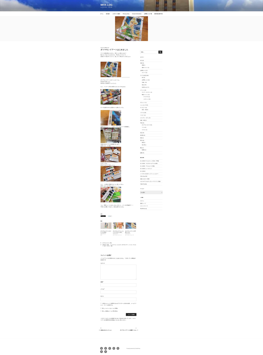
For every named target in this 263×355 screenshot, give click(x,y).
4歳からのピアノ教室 (144, 178)
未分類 (141, 135)
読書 (141, 152)
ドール (143, 127)
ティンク (130, 244)
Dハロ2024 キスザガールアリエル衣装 (148, 163)
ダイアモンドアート (125, 244)
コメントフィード (144, 205)
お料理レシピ (143, 70)
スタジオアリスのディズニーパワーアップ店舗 (150, 181)
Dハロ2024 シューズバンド (146, 168)
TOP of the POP (143, 176)
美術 (141, 137)
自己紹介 (108, 13)
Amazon (104, 244)
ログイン (142, 200)
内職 (143, 65)
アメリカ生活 (143, 75)
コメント (103, 263)
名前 (102, 282)
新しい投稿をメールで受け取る (110, 311)
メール (103, 289)
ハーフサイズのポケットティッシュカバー (149, 173)
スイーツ (144, 72)
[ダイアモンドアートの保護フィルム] (130, 225)
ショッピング (119, 244)
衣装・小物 (144, 109)
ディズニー (142, 107)
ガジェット (142, 102)
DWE (141, 63)
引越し (143, 82)
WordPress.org (143, 208)
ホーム (101, 13)
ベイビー (142, 115)
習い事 (143, 144)
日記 (143, 84)
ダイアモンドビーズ (146, 124)
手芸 (141, 122)
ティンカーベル (113, 244)
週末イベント (145, 67)
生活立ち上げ (145, 87)
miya (108, 47)
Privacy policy (126, 13)
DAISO (108, 244)
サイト (102, 296)
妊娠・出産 (142, 120)
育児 (141, 140)
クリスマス (145, 96)
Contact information (136, 13)
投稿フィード (143, 203)
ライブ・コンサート (146, 92)
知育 (143, 142)
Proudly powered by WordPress (133, 348)
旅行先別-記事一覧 (158, 13)
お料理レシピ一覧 (148, 13)
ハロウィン (145, 99)
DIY (141, 60)
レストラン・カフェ (144, 117)
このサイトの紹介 (116, 13)
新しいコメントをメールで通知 (110, 308)
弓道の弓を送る (143, 184)
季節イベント (145, 94)
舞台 (141, 147)
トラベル (142, 112)
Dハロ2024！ (143, 171)
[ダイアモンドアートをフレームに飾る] (106, 225)
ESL (143, 77)
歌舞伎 (143, 149)
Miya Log (106, 4)
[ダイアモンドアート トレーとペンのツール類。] (118, 225)
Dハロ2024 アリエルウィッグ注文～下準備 (149, 160)
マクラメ (144, 129)
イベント (142, 90)
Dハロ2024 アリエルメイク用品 (147, 166)
